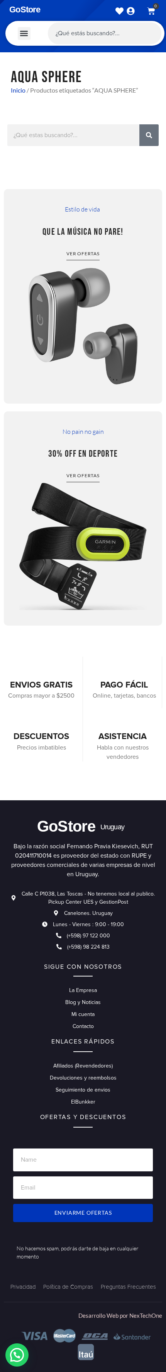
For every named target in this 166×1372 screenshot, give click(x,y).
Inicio (18, 90)
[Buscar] (149, 135)
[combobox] (104, 33)
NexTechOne (145, 1315)
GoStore (24, 9)
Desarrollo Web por (103, 1315)
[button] (24, 33)
